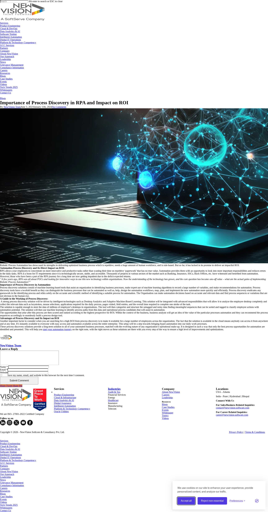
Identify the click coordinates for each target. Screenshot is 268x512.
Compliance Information (12, 485)
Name (4, 367)
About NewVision (171, 392)
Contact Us (5, 510)
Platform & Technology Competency (72, 408)
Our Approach (7, 474)
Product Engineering (64, 394)
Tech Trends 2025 (9, 505)
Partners (4, 466)
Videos (165, 418)
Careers (165, 394)
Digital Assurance (62, 403)
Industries (114, 389)
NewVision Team (12, 107)
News (3, 480)
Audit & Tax (114, 392)
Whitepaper (167, 412)
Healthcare (113, 400)
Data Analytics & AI (64, 400)
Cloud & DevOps (8, 446)
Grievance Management (11, 482)
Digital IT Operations (10, 457)
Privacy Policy (236, 432)
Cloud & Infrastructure (65, 397)
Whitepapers (6, 507)
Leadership (167, 397)
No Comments (59, 107)
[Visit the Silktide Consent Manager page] (257, 501)
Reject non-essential (212, 500)
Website (4, 372)
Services (4, 440)
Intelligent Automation (65, 406)
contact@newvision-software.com (232, 407)
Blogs (3, 98)
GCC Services (7, 463)
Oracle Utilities (61, 411)
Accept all (186, 500)
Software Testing (8, 452)
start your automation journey (57, 329)
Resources (5, 491)
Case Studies (168, 407)
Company (5, 468)
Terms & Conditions (255, 432)
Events (165, 410)
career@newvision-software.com (232, 415)
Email (4, 369)
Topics (165, 415)
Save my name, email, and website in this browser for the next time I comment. (46, 375)
